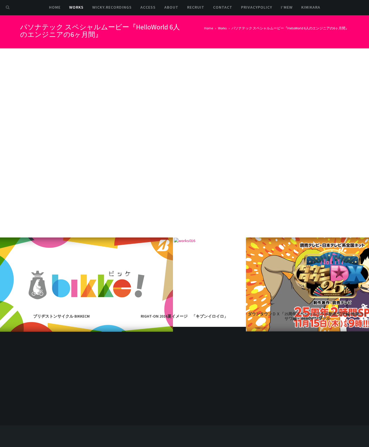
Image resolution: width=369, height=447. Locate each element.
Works (76, 7)
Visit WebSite (263, 90)
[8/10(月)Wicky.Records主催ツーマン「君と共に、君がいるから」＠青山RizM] (336, 394)
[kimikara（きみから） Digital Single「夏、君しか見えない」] (311, 394)
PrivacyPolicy (256, 7)
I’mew (287, 7)
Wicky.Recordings (112, 7)
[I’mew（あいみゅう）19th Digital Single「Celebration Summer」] (336, 369)
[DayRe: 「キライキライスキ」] (286, 369)
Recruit (195, 7)
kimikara (310, 7)
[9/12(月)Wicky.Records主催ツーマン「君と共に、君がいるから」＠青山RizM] (311, 369)
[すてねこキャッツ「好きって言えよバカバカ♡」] (286, 394)
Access (148, 7)
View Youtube (263, 102)
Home (55, 7)
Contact (222, 7)
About (171, 7)
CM (254, 115)
